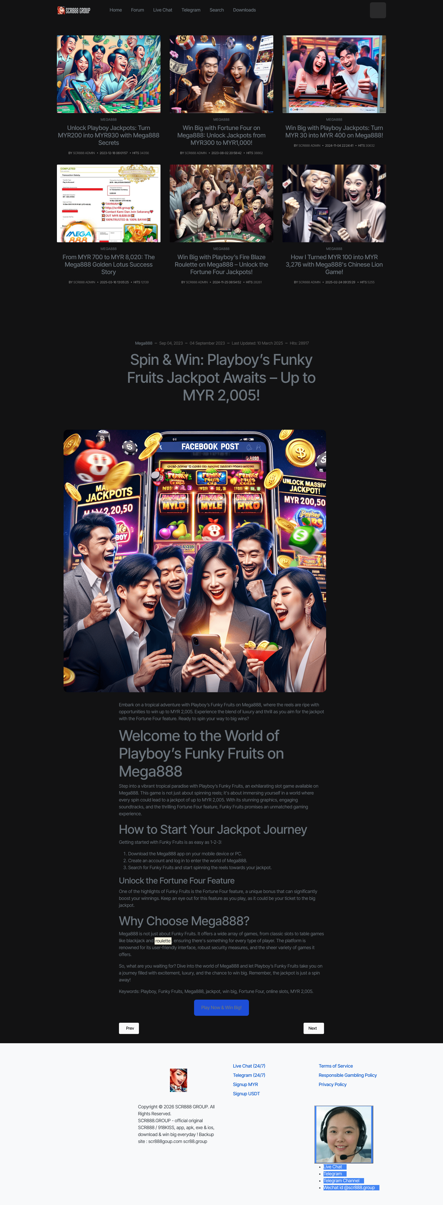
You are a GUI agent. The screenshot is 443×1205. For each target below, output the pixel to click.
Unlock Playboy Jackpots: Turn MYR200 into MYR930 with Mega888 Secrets (108, 135)
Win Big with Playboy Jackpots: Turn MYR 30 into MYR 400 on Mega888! (334, 131)
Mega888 (109, 120)
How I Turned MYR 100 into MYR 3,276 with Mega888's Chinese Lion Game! (334, 264)
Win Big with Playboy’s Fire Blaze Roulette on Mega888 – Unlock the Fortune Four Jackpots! (221, 264)
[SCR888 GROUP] (74, 10)
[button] (378, 10)
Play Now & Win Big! (221, 1007)
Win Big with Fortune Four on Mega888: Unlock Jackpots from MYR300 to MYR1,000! (221, 135)
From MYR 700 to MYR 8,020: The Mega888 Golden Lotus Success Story (109, 264)
